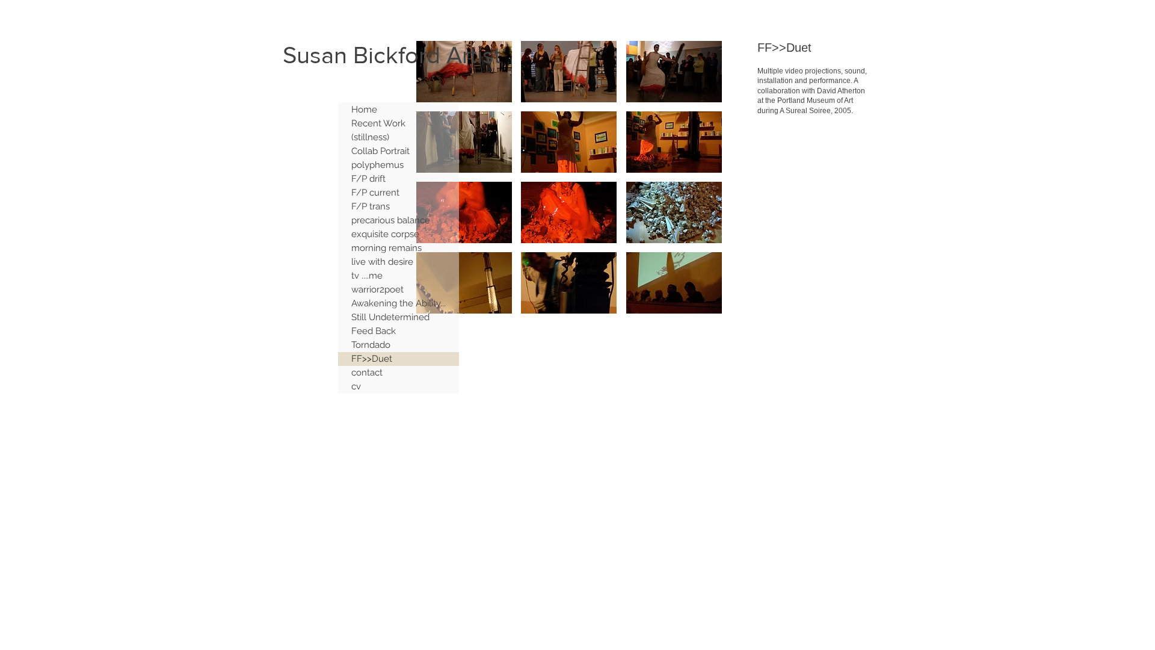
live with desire (382, 261)
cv (356, 386)
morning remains (386, 248)
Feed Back (373, 331)
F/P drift (368, 178)
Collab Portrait (380, 151)
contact (367, 372)
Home (364, 109)
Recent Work (378, 123)
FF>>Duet (371, 358)
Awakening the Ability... (398, 303)
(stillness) (370, 137)
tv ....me (367, 275)
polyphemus (377, 164)
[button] (464, 71)
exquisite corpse (385, 234)
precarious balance (390, 220)
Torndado (370, 344)
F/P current (375, 192)
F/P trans (370, 206)
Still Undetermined (390, 317)
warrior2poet (377, 289)
